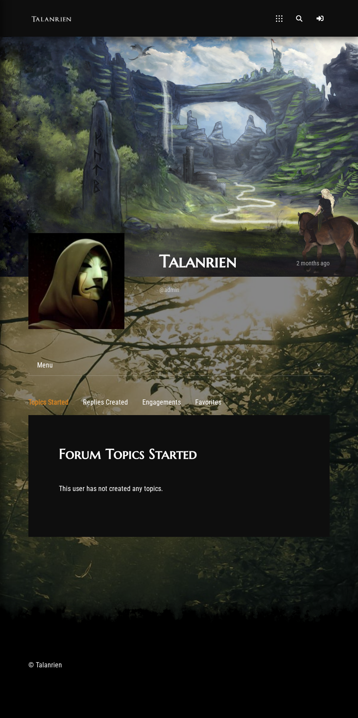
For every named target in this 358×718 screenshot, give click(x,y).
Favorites (208, 402)
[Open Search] (299, 18)
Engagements (161, 402)
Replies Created (105, 402)
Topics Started (48, 402)
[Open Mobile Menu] (279, 18)
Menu (45, 365)
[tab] (179, 365)
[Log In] (320, 18)
